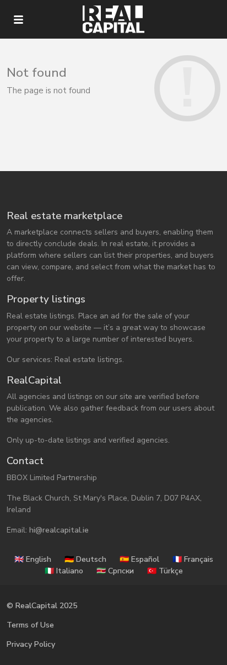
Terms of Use (30, 625)
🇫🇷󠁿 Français (192, 559)
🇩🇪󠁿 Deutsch (85, 559)
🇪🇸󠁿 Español (139, 559)
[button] (18, 19)
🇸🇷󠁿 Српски (115, 571)
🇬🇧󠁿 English (32, 559)
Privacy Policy (31, 644)
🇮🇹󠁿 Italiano (64, 571)
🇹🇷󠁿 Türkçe (165, 571)
